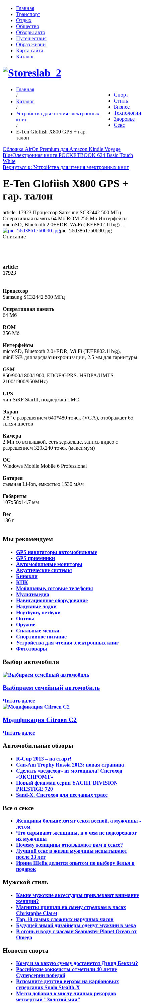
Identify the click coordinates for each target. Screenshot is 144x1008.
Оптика (25, 618)
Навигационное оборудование (52, 600)
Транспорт (28, 14)
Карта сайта (29, 50)
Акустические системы (44, 570)
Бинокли (27, 576)
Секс (119, 125)
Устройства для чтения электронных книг (67, 643)
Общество (27, 26)
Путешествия (31, 38)
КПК (22, 582)
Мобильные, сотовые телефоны (54, 588)
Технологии (127, 113)
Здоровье (124, 119)
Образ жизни (31, 44)
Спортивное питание (41, 636)
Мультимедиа (32, 594)
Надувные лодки (36, 606)
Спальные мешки (37, 630)
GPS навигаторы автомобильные (56, 552)
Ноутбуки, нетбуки (38, 612)
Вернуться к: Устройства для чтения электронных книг (66, 167)
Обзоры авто (30, 32)
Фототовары (31, 649)
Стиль (121, 101)
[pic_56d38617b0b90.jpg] (31, 230)
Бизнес (122, 107)
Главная (25, 8)
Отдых (23, 20)
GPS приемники (35, 558)
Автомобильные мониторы (49, 564)
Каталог (25, 56)
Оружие (25, 624)
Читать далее (19, 701)
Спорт (121, 95)
